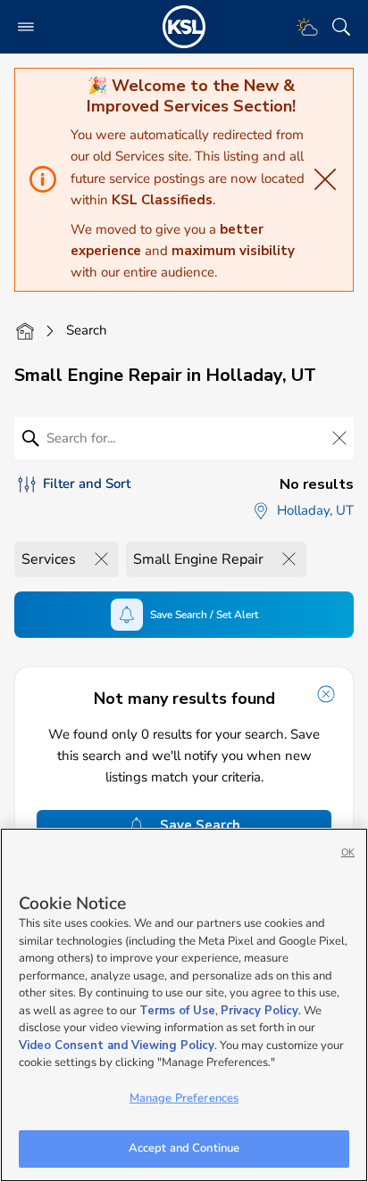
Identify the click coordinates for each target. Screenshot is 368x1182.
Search (86, 330)
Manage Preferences (184, 1098)
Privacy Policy (259, 1011)
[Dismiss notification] (326, 694)
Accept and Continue (184, 1148)
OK (348, 852)
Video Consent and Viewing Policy (116, 1045)
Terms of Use (177, 1011)
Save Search (200, 825)
